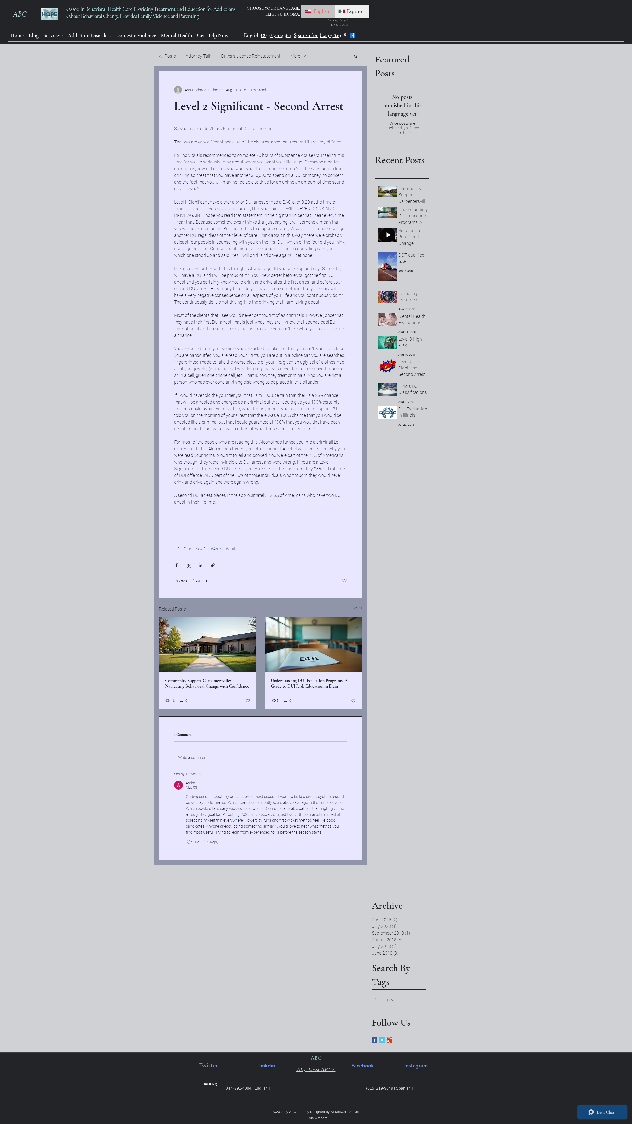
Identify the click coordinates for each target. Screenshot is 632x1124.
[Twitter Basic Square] (382, 1040)
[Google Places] (345, 35)
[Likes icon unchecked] (189, 842)
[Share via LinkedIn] (200, 565)
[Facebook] (352, 35)
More (295, 56)
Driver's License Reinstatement (250, 56)
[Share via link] (212, 565)
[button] (89, 35)
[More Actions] (344, 785)
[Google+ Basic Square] (389, 1040)
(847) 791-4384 (276, 35)
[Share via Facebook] (176, 565)
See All (357, 608)
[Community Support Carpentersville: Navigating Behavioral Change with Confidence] (207, 644)
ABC (20, 14)
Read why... (212, 1083)
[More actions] (344, 90)
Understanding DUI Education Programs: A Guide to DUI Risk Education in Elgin (309, 683)
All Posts (167, 56)
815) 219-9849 (380, 1088)
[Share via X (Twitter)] (188, 565)
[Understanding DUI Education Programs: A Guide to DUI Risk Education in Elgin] (313, 644)
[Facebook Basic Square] (374, 1040)
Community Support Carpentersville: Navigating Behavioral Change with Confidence (207, 683)
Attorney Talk (198, 56)
